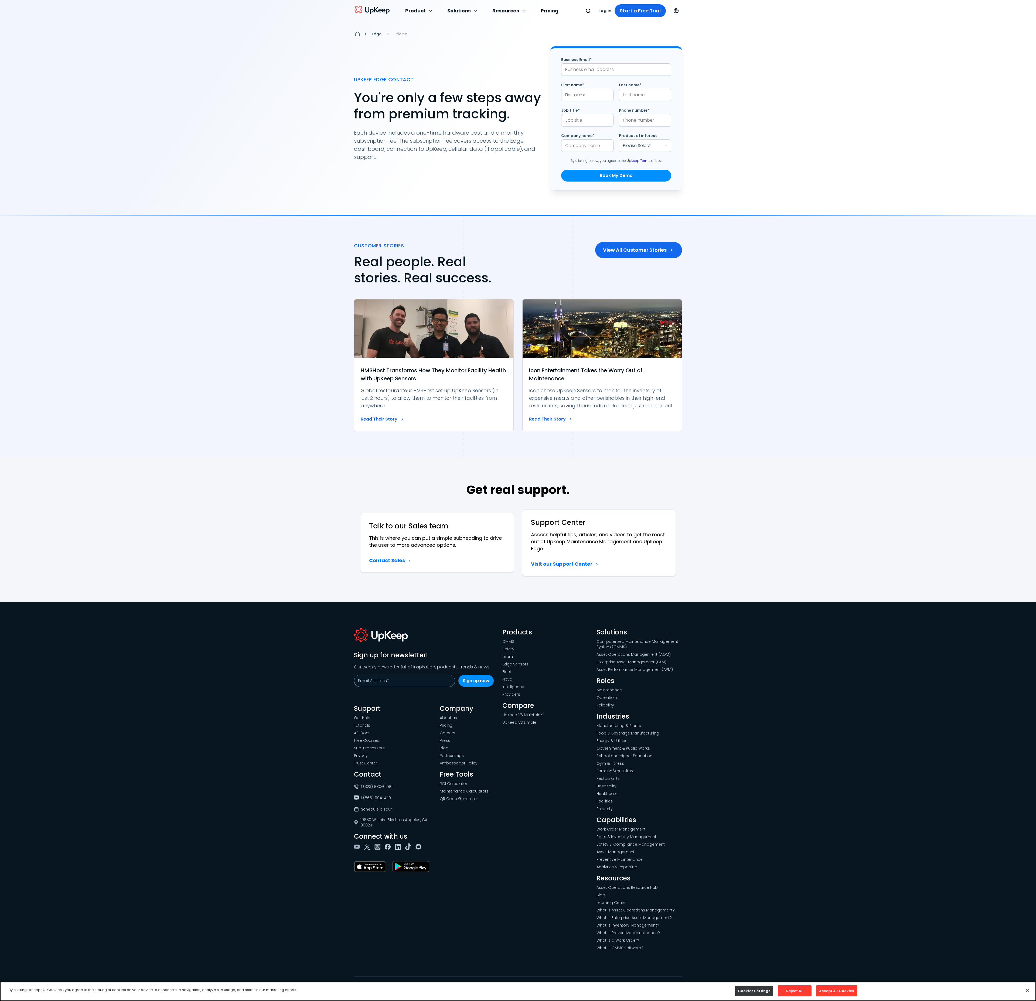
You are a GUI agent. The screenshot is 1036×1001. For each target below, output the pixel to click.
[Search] (588, 11)
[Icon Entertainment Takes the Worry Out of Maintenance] (602, 365)
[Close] (1027, 990)
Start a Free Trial (640, 10)
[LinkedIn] (399, 846)
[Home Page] (357, 33)
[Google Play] (412, 866)
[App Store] (371, 866)
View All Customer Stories (635, 250)
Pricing (549, 10)
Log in (604, 11)
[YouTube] (358, 846)
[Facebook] (389, 846)
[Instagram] (378, 846)
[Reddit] (419, 846)
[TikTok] (409, 846)
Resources (505, 10)
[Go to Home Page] (372, 9)
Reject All (794, 990)
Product (415, 10)
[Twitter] (368, 846)
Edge (376, 34)
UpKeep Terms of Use (644, 160)
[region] (518, 991)
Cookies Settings (754, 990)
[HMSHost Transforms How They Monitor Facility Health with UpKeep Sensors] (433, 365)
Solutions (459, 10)
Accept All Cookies (836, 990)
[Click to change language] (676, 11)
